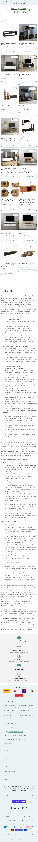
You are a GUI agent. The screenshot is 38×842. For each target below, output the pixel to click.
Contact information (29, 837)
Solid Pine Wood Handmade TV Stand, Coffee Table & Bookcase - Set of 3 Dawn (9, 201)
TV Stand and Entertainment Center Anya (26, 43)
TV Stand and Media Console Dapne (8, 168)
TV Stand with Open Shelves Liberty (26, 264)
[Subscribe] (32, 795)
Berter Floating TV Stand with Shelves (8, 43)
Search (6, 750)
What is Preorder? (9, 743)
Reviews (6, 758)
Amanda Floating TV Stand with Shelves (27, 232)
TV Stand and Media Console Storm (26, 75)
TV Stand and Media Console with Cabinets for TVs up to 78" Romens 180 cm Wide (10, 265)
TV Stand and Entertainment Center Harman (8, 75)
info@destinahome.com (15, 732)
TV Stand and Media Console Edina (26, 106)
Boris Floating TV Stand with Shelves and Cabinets (8, 232)
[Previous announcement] (3, 2)
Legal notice (25, 839)
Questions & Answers (10, 771)
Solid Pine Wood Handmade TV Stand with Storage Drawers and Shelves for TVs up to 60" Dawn (27, 201)
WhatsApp (14, 728)
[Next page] (29, 282)
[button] (4, 10)
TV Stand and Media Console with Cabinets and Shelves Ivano (9, 137)
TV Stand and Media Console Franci (26, 137)
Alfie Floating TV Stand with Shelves (26, 168)
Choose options (10, 51)
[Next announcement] (35, 2)
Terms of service (9, 837)
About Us (6, 754)
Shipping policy (19, 837)
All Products (7, 763)
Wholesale (7, 767)
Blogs (5, 779)
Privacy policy (29, 834)
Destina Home (12, 834)
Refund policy (21, 834)
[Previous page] (9, 282)
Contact (6, 775)
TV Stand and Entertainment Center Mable (8, 106)
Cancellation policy (16, 839)
